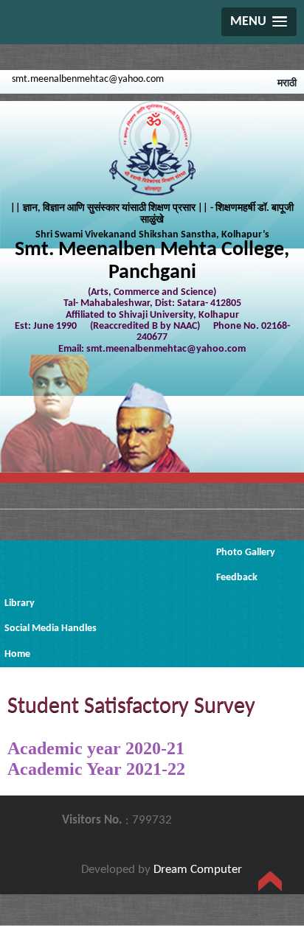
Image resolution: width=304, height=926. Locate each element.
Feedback (237, 577)
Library (19, 603)
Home (17, 654)
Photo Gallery (245, 552)
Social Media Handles (50, 628)
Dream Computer (197, 869)
